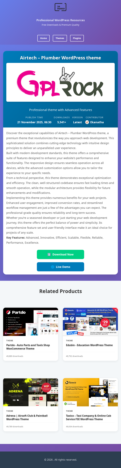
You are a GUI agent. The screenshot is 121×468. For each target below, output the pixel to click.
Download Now (60, 254)
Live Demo (60, 267)
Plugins (77, 38)
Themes (60, 38)
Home (43, 38)
